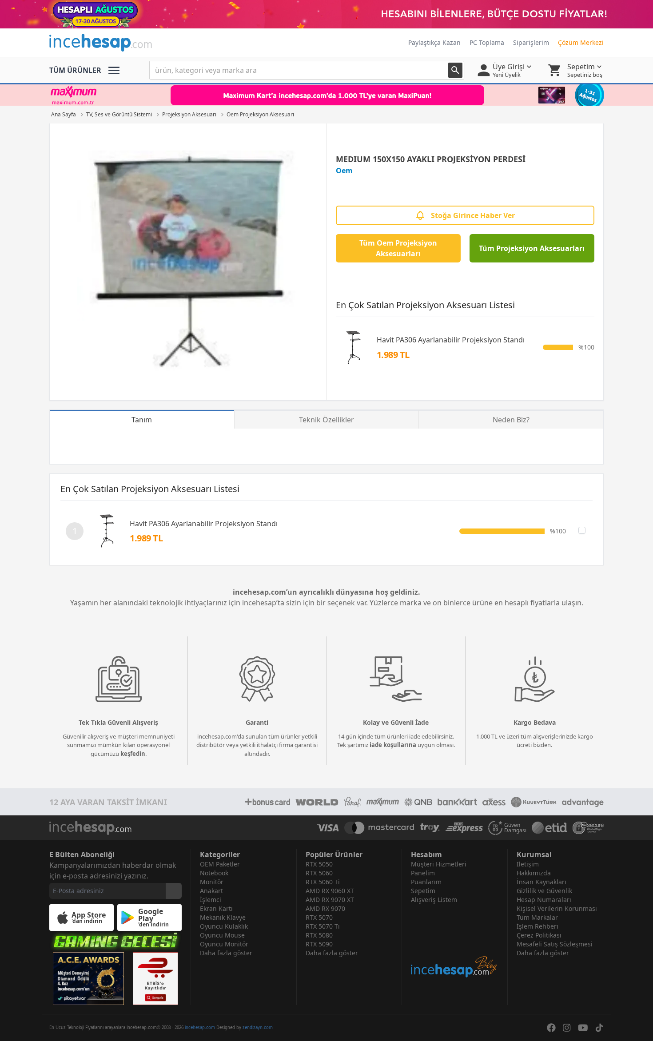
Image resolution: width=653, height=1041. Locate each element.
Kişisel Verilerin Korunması (557, 908)
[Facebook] (551, 1027)
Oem (344, 170)
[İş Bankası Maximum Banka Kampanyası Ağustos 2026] (326, 95)
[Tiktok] (599, 1027)
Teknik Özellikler (326, 420)
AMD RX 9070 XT (330, 899)
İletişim (528, 864)
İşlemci (210, 899)
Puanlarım (426, 882)
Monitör (211, 882)
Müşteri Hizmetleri (438, 864)
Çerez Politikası (539, 935)
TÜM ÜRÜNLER (75, 70)
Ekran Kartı (216, 908)
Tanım (141, 420)
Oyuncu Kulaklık (224, 926)
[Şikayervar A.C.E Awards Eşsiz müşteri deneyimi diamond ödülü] (88, 978)
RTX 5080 (319, 935)
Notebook (214, 873)
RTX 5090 (319, 944)
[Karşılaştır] (581, 530)
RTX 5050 (319, 864)
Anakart (211, 890)
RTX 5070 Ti (323, 926)
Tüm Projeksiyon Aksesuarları (532, 248)
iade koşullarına (393, 745)
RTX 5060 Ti (323, 882)
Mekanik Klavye (223, 917)
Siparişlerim (531, 42)
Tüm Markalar (537, 917)
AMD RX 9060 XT (330, 890)
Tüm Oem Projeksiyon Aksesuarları (398, 248)
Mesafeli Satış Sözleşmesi (555, 944)
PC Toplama (487, 42)
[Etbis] (155, 978)
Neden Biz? (511, 420)
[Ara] (455, 70)
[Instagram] (567, 1027)
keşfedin (132, 754)
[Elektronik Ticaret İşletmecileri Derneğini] (549, 828)
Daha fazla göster (226, 953)
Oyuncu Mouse (222, 935)
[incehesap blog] (454, 941)
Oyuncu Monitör (224, 944)
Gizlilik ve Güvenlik (544, 890)
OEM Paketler (220, 864)
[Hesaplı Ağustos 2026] (326, 14)
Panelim (423, 873)
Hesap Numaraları (544, 899)
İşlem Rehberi (537, 926)
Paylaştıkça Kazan (434, 42)
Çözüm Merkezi (581, 42)
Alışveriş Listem (434, 899)
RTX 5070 (319, 917)
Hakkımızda (534, 873)
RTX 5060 (319, 873)
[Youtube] (583, 1027)
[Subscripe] (174, 891)
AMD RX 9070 (325, 908)
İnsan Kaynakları (541, 882)
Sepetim (423, 890)
